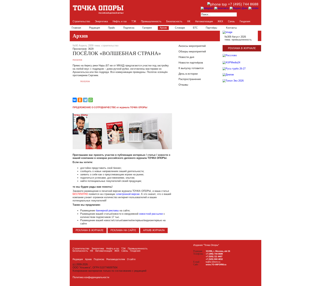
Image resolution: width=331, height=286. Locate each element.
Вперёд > (74, 92)
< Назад (74, 88)
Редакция (94, 27)
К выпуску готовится (191, 68)
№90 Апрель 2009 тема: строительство (95, 45)
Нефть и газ (120, 21)
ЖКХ (220, 21)
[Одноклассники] (80, 100)
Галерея (147, 27)
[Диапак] (228, 76)
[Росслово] (230, 55)
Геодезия (245, 21)
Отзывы (183, 84)
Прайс (111, 27)
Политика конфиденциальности (91, 277)
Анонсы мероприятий (192, 45)
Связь (231, 21)
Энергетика (101, 21)
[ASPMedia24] (231, 63)
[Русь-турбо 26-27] (234, 69)
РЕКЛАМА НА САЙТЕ (123, 230)
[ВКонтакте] (74, 100)
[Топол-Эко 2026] (233, 82)
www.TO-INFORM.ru (216, 264)
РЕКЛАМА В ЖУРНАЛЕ (90, 230)
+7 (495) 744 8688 (243, 4)
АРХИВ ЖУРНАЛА (154, 230)
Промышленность (151, 21)
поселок (77, 60)
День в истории (188, 73)
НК (188, 21)
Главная (76, 27)
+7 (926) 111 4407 (214, 256)
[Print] (170, 46)
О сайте (131, 259)
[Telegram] (85, 100)
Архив (163, 27)
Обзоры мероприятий (192, 51)
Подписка (128, 27)
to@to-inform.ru (213, 262)
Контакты (231, 27)
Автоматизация (204, 21)
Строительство (81, 21)
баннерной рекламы (107, 210)
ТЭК (133, 21)
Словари (180, 27)
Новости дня (186, 57)
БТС (195, 27)
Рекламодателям (115, 259)
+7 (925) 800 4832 (214, 259)
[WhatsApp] (90, 100)
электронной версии (127, 194)
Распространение (190, 79)
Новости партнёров (191, 62)
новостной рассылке (151, 213)
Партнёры (211, 27)
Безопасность (174, 21)
